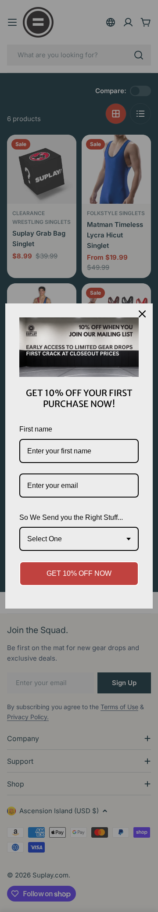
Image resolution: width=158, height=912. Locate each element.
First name (35, 429)
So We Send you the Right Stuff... (71, 517)
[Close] (142, 313)
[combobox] (79, 539)
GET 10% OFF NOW (79, 573)
